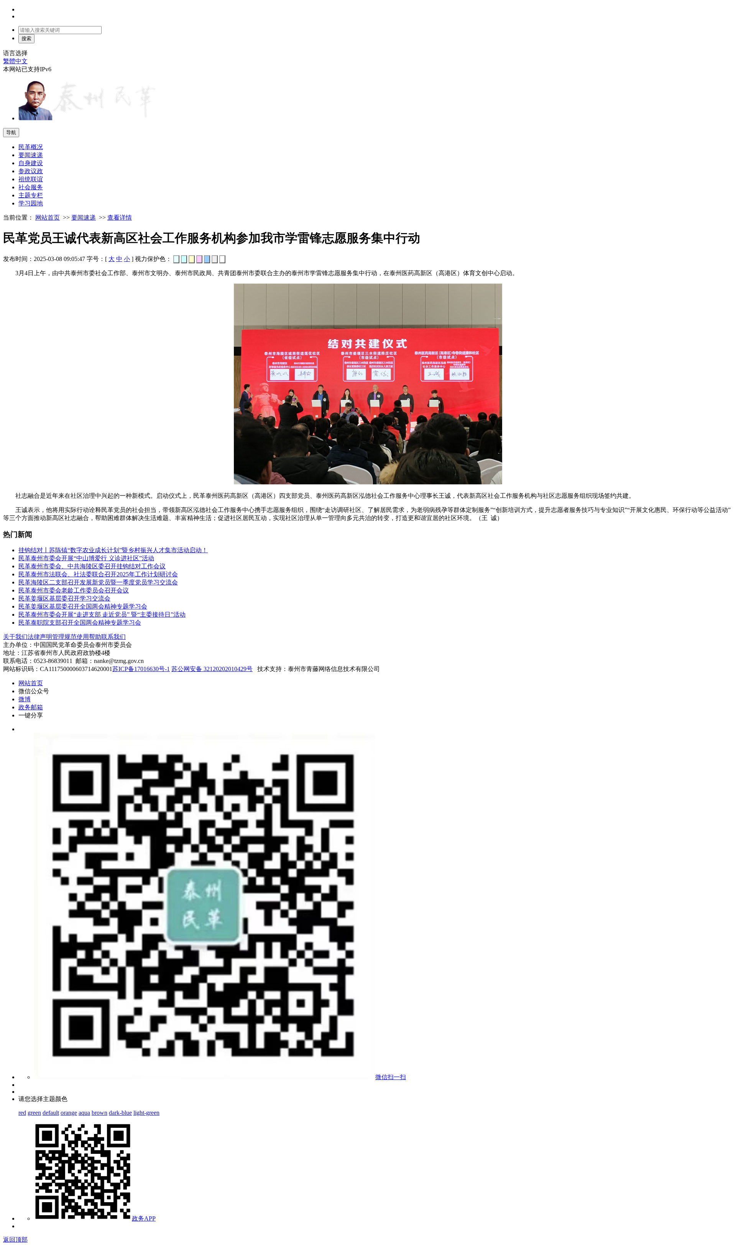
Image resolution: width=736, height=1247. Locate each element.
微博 (24, 699)
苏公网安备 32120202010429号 (212, 669)
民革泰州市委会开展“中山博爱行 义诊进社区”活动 (86, 558)
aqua (84, 1112)
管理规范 (64, 636)
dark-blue (120, 1112)
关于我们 (15, 636)
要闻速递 (83, 217)
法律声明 (40, 636)
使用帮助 (89, 636)
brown (99, 1112)
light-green (146, 1112)
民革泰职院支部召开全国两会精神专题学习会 (79, 622)
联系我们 (113, 636)
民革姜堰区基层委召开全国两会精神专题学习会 (82, 606)
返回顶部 (15, 1239)
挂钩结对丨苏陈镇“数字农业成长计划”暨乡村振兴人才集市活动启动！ (113, 550)
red (22, 1112)
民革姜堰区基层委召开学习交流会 (64, 598)
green (34, 1112)
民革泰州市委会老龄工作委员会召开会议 (73, 590)
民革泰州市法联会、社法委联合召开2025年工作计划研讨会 (98, 574)
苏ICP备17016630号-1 (141, 669)
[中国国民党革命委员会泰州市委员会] (87, 118)
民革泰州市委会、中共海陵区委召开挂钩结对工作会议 (92, 566)
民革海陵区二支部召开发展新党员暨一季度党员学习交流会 (98, 582)
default (51, 1112)
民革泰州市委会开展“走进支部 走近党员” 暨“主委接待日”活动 (102, 614)
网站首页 (47, 217)
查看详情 (119, 217)
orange (69, 1112)
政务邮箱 (30, 707)
